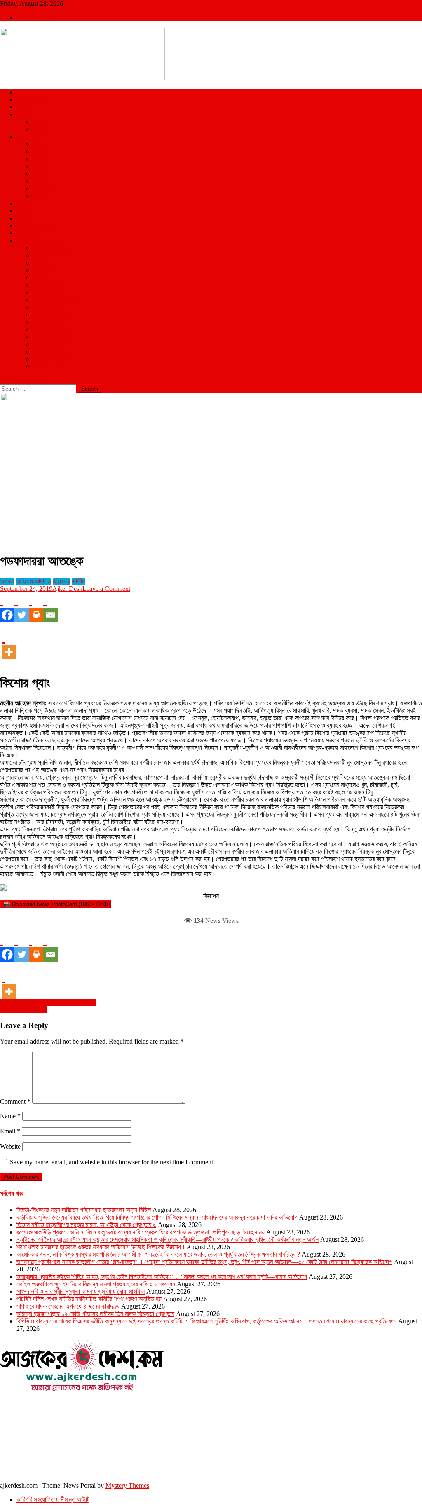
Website (10, 1146)
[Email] (50, 607)
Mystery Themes (127, 1485)
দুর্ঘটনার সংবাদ (47, 321)
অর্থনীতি (41, 255)
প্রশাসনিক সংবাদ (50, 329)
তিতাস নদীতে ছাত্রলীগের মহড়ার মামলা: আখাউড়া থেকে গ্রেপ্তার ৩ (86, 1224)
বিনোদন (24, 210)
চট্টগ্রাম (41, 151)
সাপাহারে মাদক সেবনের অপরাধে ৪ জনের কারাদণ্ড (68, 1306)
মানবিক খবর (45, 344)
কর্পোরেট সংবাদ (48, 307)
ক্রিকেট (41, 121)
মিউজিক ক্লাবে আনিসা (23, 1009)
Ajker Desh (67, 588)
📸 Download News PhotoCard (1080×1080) (55, 904)
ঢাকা (37, 143)
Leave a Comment (106, 588)
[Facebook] (7, 607)
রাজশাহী (41, 195)
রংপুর (38, 173)
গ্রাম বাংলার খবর (50, 314)
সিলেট (39, 181)
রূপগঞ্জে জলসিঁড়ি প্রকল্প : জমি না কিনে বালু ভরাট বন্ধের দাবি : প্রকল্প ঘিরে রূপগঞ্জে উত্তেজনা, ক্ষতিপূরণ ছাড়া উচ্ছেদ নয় (140, 1232)
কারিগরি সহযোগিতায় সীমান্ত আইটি (52, 1499)
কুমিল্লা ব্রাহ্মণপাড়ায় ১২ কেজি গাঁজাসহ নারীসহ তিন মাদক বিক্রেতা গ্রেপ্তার (95, 1313)
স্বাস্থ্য (23, 218)
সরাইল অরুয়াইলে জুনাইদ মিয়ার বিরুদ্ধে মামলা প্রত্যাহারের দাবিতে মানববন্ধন (95, 1284)
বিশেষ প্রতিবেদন (50, 336)
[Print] (36, 607)
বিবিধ (38, 366)
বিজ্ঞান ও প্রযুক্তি (34, 225)
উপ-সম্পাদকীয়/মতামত (56, 299)
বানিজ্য (40, 262)
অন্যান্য (25, 240)
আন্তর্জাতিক (29, 99)
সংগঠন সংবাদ (47, 351)
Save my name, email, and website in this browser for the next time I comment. (112, 1162)
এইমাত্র (61, 581)
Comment (15, 1101)
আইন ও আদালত (50, 247)
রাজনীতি (24, 106)
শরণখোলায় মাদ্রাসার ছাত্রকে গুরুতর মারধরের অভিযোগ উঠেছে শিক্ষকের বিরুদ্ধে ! (100, 1246)
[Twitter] (21, 607)
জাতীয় (23, 92)
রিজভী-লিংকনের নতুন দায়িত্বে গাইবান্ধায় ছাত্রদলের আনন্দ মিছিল (83, 1209)
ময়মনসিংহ (43, 188)
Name (10, 1115)
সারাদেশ (24, 136)
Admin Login (34, 17)
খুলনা (38, 158)
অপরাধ (23, 203)
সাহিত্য (40, 277)
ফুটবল (39, 129)
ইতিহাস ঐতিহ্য (49, 292)
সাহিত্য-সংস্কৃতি (50, 359)
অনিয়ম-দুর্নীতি (47, 284)
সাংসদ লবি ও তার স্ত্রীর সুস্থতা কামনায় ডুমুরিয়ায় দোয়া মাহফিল (80, 1291)
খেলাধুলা (24, 114)
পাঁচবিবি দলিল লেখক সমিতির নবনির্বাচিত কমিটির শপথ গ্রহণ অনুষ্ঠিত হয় (89, 1298)
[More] (9, 644)
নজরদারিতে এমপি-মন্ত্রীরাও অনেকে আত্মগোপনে (48, 1002)
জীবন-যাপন (44, 270)
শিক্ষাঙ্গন (24, 232)
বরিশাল (40, 166)
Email (10, 1131)
